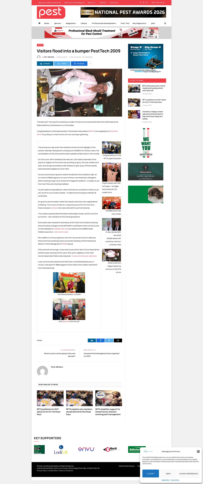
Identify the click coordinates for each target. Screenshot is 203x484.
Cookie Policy (166, 480)
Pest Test (125, 23)
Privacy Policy (175, 480)
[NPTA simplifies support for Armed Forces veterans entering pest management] (108, 398)
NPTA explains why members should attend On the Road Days (79, 412)
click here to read (61, 232)
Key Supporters (139, 23)
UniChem (54, 208)
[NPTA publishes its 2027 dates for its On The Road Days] (50, 398)
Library (84, 23)
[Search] (165, 23)
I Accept (151, 473)
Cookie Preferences (188, 473)
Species (57, 23)
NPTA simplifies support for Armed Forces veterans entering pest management (108, 412)
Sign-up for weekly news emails (49, 3)
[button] (198, 451)
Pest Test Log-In (158, 3)
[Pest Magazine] (51, 12)
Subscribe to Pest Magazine (74, 3)
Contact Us (113, 3)
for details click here (60, 229)
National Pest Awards (126, 466)
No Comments (76, 57)
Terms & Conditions (66, 470)
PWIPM (64, 244)
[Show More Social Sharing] (90, 63)
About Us (91, 3)
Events (40, 45)
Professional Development (104, 23)
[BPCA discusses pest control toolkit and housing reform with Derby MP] (134, 88)
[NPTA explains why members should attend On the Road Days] (79, 398)
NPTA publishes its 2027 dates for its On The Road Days (48, 412)
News (46, 23)
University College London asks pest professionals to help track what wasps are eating (152, 115)
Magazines (71, 23)
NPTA (91, 131)
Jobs (153, 23)
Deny (168, 473)
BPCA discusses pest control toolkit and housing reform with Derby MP (153, 88)
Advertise (102, 3)
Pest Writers (49, 57)
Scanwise (66, 321)
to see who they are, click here (84, 256)
